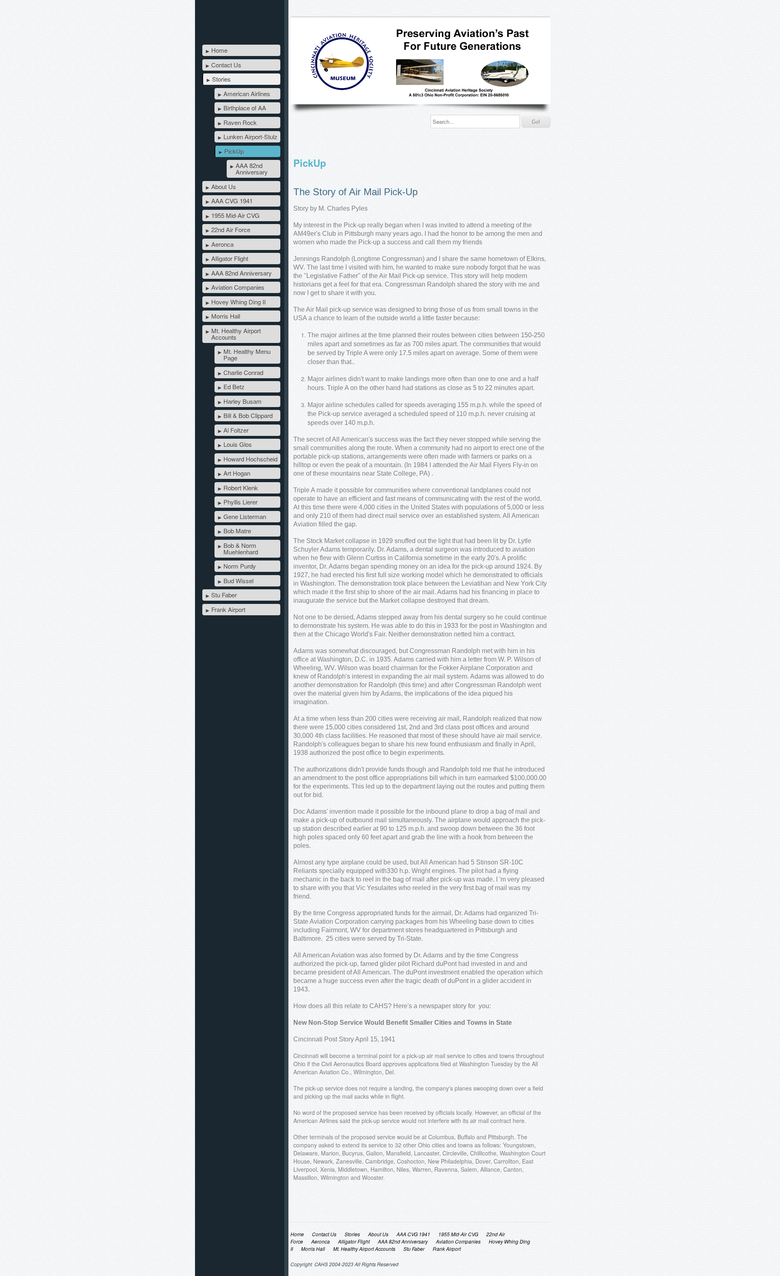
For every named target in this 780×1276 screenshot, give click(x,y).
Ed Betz (234, 386)
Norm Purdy (239, 566)
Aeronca (222, 244)
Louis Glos (237, 444)
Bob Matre (237, 530)
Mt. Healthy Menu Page (247, 354)
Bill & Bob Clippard (248, 415)
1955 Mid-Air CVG (235, 215)
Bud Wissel (238, 580)
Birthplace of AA (244, 107)
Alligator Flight (229, 258)
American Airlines (246, 93)
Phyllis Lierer (240, 502)
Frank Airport (228, 609)
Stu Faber (224, 595)
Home (219, 50)
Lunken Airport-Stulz (250, 136)
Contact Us (226, 64)
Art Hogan (236, 473)
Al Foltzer (236, 430)
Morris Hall (225, 316)
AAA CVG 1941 (232, 200)
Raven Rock (240, 122)
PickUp (234, 151)
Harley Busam (242, 401)
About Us (223, 186)
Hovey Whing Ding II (238, 301)
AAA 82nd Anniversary (252, 168)
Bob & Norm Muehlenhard (240, 548)
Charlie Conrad (243, 372)
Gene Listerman (244, 516)
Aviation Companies (237, 287)
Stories (221, 79)
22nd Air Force (230, 229)
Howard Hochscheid (250, 459)
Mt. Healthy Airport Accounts (236, 333)
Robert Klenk (240, 487)
